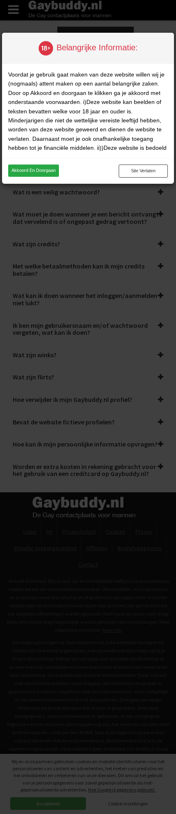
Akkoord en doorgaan (33, 170)
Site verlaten (143, 170)
